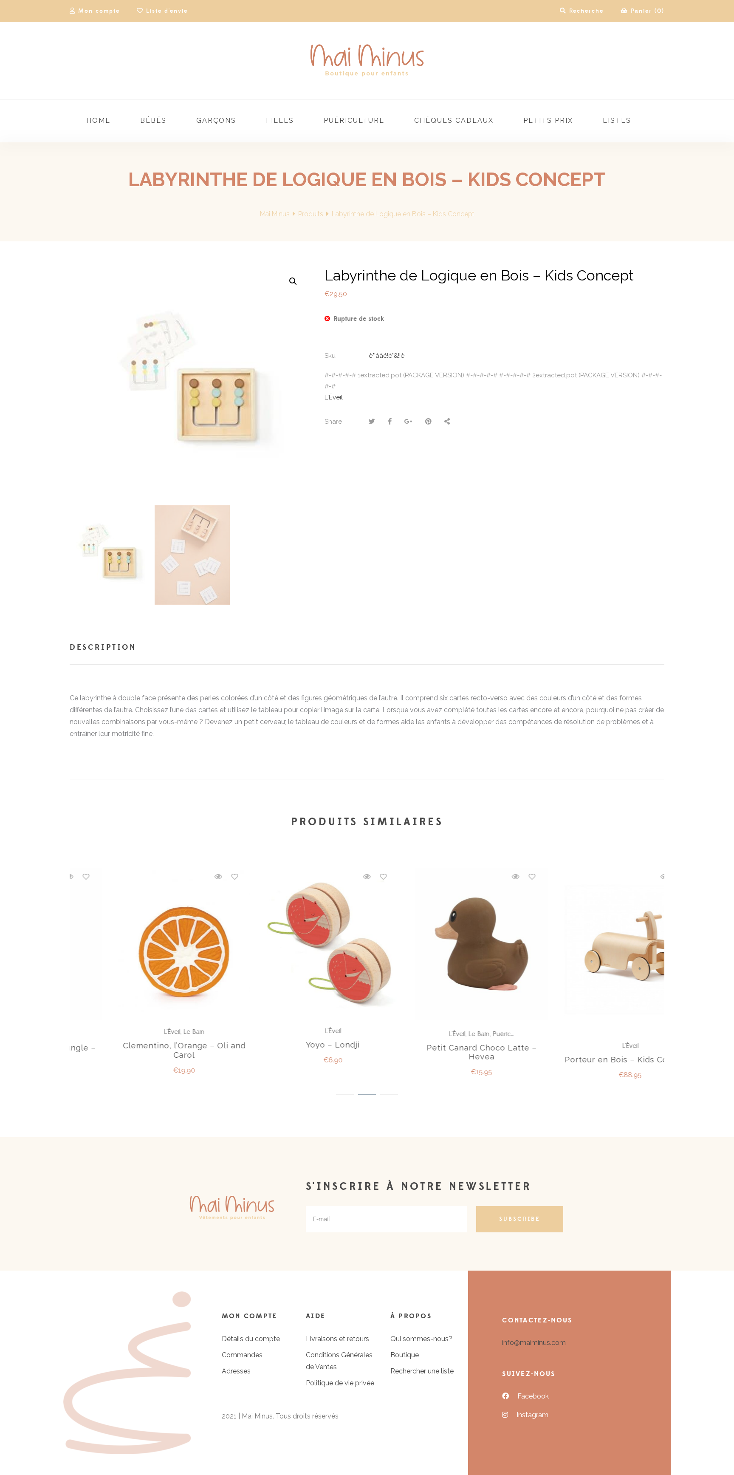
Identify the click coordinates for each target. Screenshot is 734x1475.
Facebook (533, 1396)
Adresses (236, 1371)
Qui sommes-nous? (421, 1339)
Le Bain (290, 1034)
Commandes (242, 1355)
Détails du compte (251, 1339)
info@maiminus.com (534, 1343)
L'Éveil (334, 397)
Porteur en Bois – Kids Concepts (441, 1059)
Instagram (532, 1415)
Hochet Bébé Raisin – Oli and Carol (590, 1052)
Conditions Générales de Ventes (339, 1361)
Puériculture (321, 1034)
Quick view (178, 876)
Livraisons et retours (337, 1339)
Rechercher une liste (422, 1371)
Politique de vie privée (340, 1383)
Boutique (404, 1355)
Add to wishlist (194, 876)
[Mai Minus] (367, 60)
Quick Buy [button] (296, 944)
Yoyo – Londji (144, 1044)
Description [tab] (103, 647)
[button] (293, 281)
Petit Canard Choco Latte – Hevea (293, 1052)
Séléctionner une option (148, 943)
